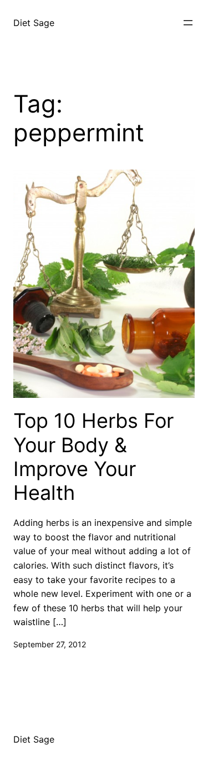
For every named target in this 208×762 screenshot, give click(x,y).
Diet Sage (33, 22)
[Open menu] (188, 22)
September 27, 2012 (49, 644)
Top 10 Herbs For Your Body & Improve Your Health (93, 457)
